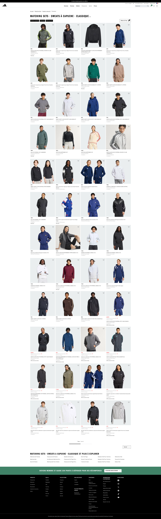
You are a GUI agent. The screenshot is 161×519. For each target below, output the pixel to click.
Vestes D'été (117, 461)
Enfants (78, 6)
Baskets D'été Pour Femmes (104, 459)
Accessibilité (100, 516)
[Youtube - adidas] (124, 497)
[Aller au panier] (156, 6)
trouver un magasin (128, 3)
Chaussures (84, 6)
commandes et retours (139, 3)
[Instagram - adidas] (124, 484)
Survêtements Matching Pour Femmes (53, 459)
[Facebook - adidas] (124, 480)
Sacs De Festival (33, 461)
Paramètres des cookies (52, 516)
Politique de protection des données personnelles (88, 516)
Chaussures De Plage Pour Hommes (70, 459)
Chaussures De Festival (52, 456)
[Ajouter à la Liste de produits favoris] (53, 25)
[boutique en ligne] (5, 5)
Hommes (66, 6)
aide (133, 3)
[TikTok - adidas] (124, 494)
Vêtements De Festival (35, 456)
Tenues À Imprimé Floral (86, 459)
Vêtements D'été (118, 456)
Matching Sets (33, 459)
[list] (75, 21)
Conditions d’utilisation (108, 516)
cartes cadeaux (146, 3)
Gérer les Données (61, 516)
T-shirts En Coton (85, 461)
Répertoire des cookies (73, 516)
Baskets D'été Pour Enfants (104, 461)
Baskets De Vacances (68, 456)
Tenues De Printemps (119, 459)
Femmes (72, 6)
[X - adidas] (124, 487)
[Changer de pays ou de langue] (157, 4)
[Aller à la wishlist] (153, 6)
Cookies (67, 516)
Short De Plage (84, 456)
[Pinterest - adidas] (124, 490)
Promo (95, 6)
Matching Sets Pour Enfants (53, 461)
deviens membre (152, 3)
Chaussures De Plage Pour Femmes (70, 462)
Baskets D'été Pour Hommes (104, 456)
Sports (90, 6)
